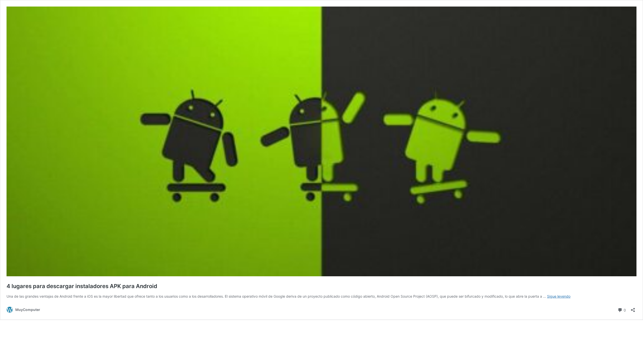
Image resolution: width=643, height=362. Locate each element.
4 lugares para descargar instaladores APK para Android (82, 286)
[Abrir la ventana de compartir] (632, 308)
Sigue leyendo (558, 296)
